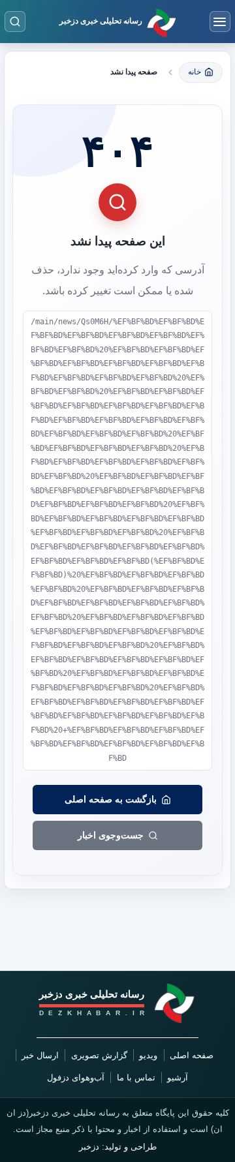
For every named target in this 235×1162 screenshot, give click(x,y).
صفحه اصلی (191, 1055)
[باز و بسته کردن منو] (220, 21)
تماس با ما (136, 1077)
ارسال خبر (40, 1055)
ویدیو (148, 1055)
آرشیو (177, 1077)
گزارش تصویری (99, 1055)
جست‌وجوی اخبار (111, 835)
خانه (194, 72)
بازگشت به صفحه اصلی (111, 799)
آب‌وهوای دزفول (75, 1077)
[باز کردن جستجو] (15, 21)
